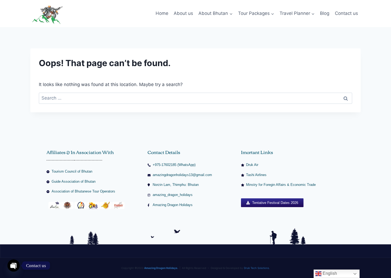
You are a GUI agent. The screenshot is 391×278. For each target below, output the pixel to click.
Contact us (346, 13)
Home (162, 13)
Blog (324, 13)
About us (183, 13)
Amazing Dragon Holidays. (161, 268)
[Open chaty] (13, 265)
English (329, 273)
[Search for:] (195, 98)
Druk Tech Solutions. (257, 268)
